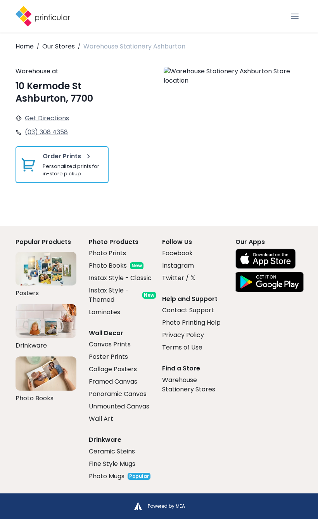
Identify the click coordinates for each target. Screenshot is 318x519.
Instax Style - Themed (109, 295)
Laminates (104, 312)
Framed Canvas (113, 381)
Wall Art (101, 418)
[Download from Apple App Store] (265, 259)
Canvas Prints (110, 344)
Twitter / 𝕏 (178, 277)
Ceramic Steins (112, 451)
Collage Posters (113, 369)
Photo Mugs (106, 476)
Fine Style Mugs (112, 463)
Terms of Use (182, 347)
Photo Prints (107, 253)
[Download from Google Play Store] (269, 282)
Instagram (178, 265)
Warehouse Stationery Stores (188, 384)
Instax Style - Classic (120, 277)
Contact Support (188, 310)
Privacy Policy (183, 334)
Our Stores (58, 46)
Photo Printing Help (191, 322)
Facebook (177, 253)
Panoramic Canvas (118, 393)
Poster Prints (108, 356)
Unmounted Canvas (119, 406)
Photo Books (108, 265)
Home (25, 46)
